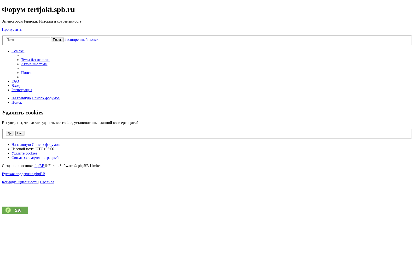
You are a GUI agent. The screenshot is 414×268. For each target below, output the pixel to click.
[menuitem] (35, 60)
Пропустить (12, 29)
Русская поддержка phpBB (23, 174)
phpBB (39, 166)
